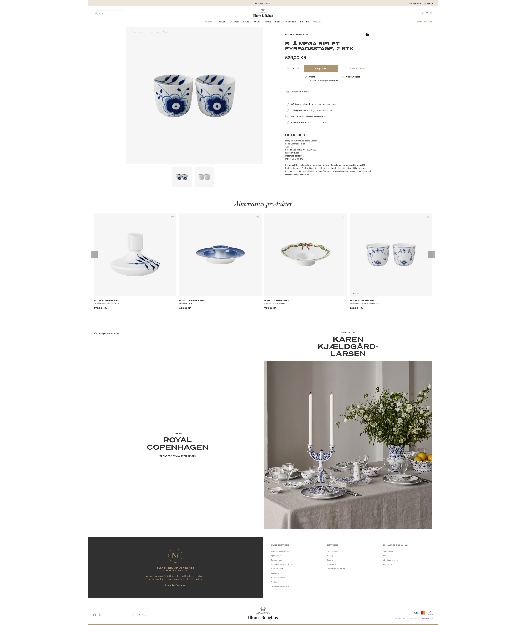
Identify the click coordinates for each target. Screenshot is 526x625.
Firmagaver (331, 564)
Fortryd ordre (276, 560)
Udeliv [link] (317, 22)
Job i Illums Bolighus (390, 560)
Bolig (134, 32)
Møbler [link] (221, 22)
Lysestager (155, 32)
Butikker (386, 555)
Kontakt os (275, 573)
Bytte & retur (276, 555)
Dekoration (143, 32)
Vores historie (388, 551)
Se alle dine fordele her (175, 585)
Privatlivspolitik (144, 615)
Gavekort (330, 560)
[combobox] (109, 13)
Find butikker (414, 3)
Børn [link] (278, 22)
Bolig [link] (246, 22)
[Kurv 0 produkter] (431, 13)
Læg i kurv (320, 68)
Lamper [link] (234, 22)
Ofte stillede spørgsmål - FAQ (282, 564)
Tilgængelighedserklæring (281, 586)
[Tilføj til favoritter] (172, 217)
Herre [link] (267, 22)
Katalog (330, 555)
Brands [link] (304, 22)
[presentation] (94, 254)
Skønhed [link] (290, 22)
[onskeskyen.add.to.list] (367, 34)
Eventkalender (332, 551)
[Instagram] (99, 614)
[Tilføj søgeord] (96, 13)
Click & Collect (357, 68)
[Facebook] (94, 614)
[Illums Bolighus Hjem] (263, 12)
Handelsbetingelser (279, 577)
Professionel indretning (336, 569)
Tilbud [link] (208, 22)
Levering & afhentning (280, 551)
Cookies (274, 582)
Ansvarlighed (388, 564)
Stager (165, 32)
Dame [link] (257, 22)
